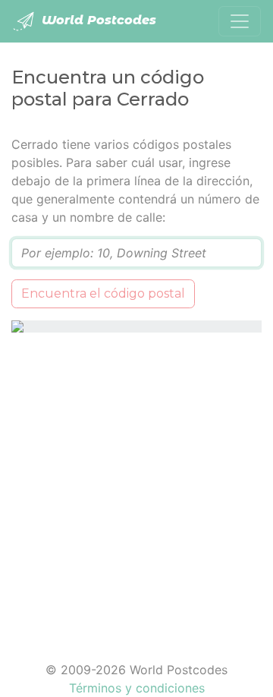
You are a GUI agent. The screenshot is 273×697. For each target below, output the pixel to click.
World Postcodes (97, 20)
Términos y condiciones (137, 687)
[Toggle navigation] (239, 21)
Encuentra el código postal (103, 293)
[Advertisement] (136, 487)
